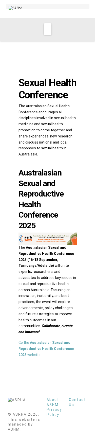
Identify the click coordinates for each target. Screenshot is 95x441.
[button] (47, 29)
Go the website (46, 349)
